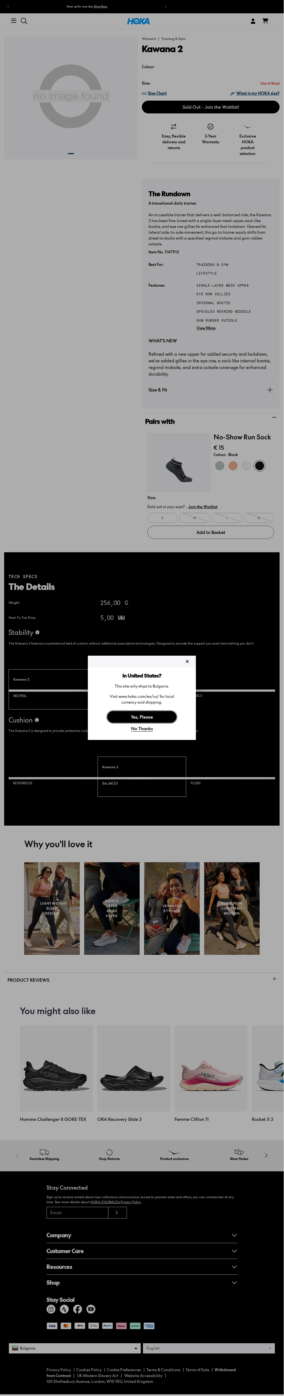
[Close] (187, 661)
